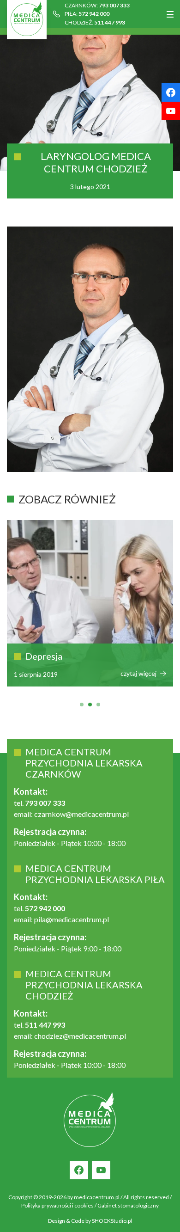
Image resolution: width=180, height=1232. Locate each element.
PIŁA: (87, 14)
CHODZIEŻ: (95, 22)
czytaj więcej (113, 673)
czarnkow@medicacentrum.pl (81, 813)
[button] (82, 704)
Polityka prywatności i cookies (57, 1205)
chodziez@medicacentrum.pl (80, 1035)
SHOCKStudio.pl (112, 1220)
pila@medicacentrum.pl (71, 919)
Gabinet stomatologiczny (128, 1205)
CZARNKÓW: (97, 5)
